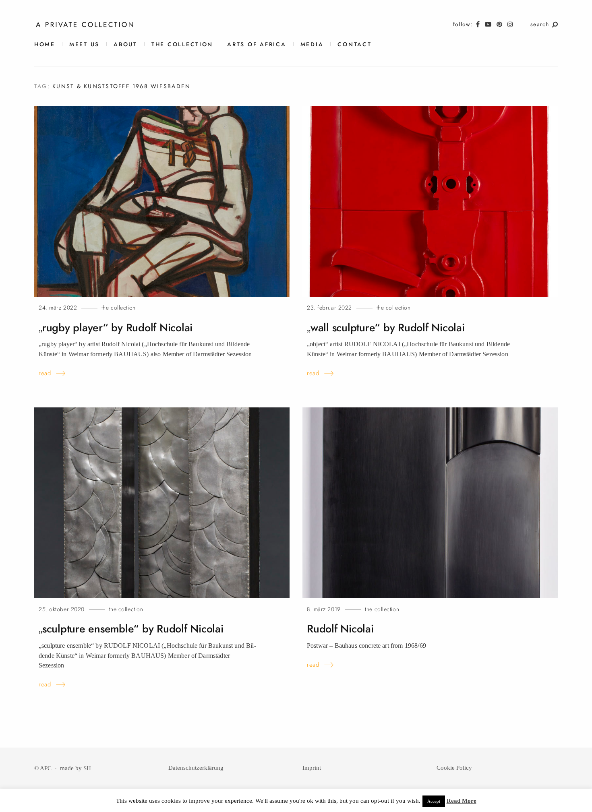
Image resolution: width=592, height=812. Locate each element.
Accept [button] (433, 801)
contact (354, 44)
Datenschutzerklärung (196, 767)
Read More (461, 801)
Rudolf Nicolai (340, 628)
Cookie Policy (454, 767)
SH (87, 768)
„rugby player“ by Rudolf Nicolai (116, 327)
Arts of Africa (256, 44)
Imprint (311, 767)
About (125, 44)
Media (312, 44)
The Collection (182, 44)
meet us (84, 44)
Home (44, 44)
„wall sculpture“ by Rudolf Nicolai (386, 327)
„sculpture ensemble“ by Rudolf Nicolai (131, 628)
